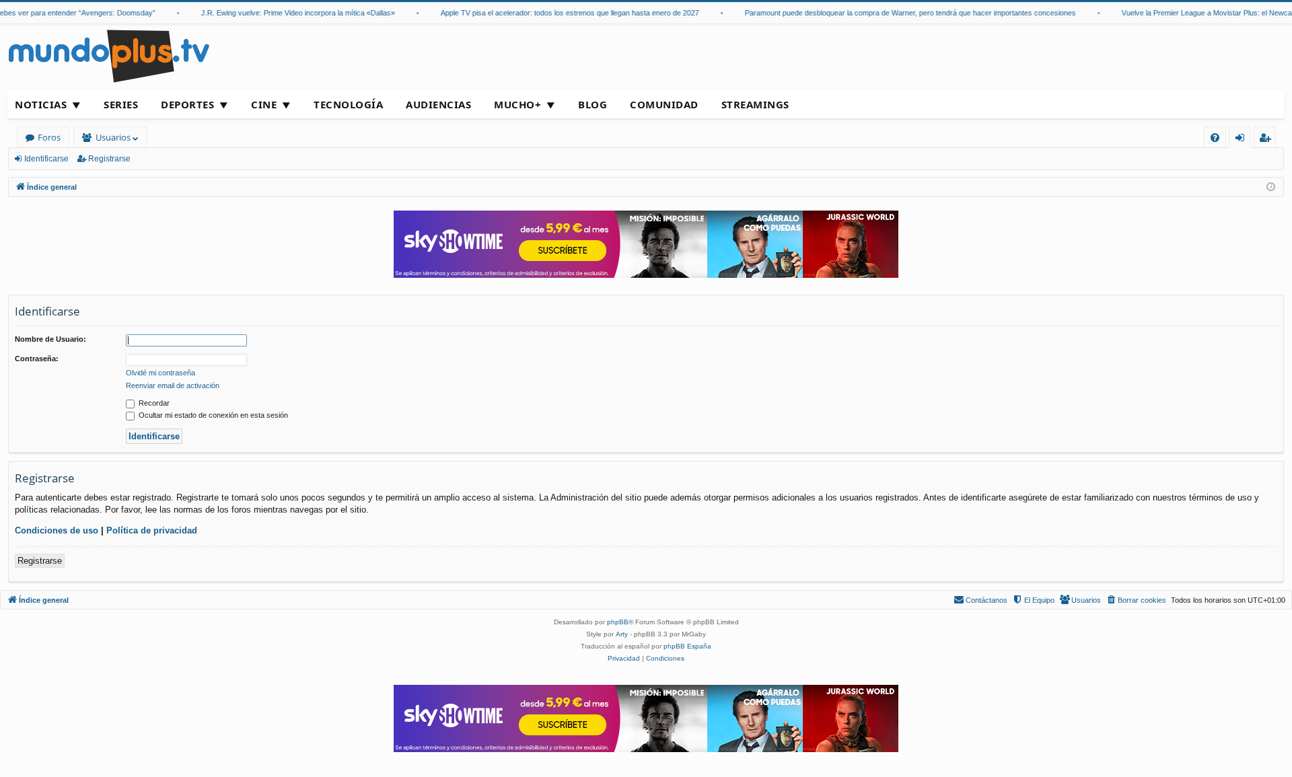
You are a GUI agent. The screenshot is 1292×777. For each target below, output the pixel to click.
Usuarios (113, 137)
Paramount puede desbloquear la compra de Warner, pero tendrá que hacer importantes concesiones (901, 13)
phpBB (618, 622)
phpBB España (687, 646)
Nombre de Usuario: (50, 339)
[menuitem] (1215, 137)
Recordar (153, 403)
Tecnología (348, 104)
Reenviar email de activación (172, 385)
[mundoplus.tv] (109, 55)
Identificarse (46, 158)
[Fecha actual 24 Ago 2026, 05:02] (1270, 187)
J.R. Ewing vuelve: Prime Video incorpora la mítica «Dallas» (289, 13)
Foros (49, 137)
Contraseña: (37, 359)
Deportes (187, 104)
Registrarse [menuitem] (1267, 139)
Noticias (41, 104)
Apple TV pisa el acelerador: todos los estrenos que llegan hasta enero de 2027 (561, 13)
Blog (592, 104)
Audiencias (438, 104)
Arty (622, 634)
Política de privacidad (151, 530)
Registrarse (109, 158)
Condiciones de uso (56, 530)
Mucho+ (517, 104)
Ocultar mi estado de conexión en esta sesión (212, 415)
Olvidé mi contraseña (160, 373)
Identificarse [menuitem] (1242, 139)
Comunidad (664, 104)
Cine (264, 104)
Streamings (755, 104)
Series (121, 104)
